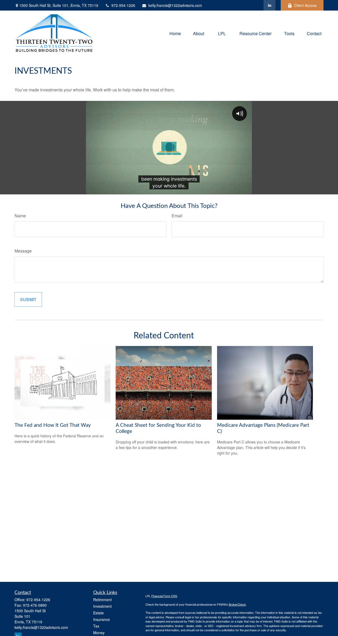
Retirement (102, 599)
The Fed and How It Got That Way (53, 425)
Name (20, 216)
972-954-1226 (123, 5)
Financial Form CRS (164, 596)
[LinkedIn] (269, 5)
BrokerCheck (237, 604)
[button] (175, 32)
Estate (98, 612)
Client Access (305, 5)
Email (177, 216)
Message (23, 251)
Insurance (101, 619)
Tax (96, 626)
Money (99, 632)
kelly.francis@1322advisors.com (175, 5)
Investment (102, 606)
